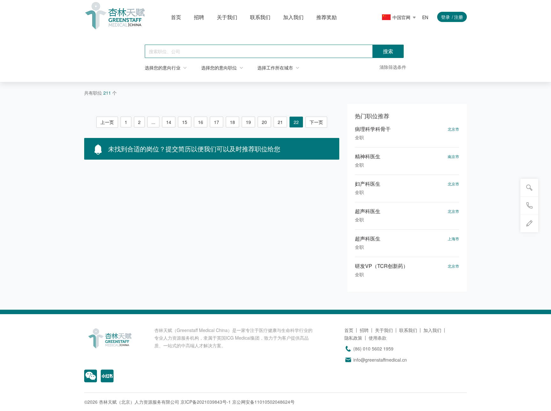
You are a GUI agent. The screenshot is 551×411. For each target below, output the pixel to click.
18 (232, 122)
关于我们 (227, 17)
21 (280, 122)
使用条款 (377, 338)
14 (168, 122)
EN (425, 17)
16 (200, 122)
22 (296, 122)
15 (184, 122)
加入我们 (293, 17)
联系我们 (260, 17)
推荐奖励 (326, 17)
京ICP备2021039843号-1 (205, 402)
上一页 (107, 122)
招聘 (199, 17)
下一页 (316, 122)
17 (216, 122)
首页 (176, 17)
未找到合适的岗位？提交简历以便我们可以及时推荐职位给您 (193, 148)
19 (248, 122)
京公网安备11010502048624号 (263, 402)
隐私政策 (353, 338)
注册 (458, 17)
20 (264, 122)
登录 (445, 17)
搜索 (388, 51)
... (153, 122)
